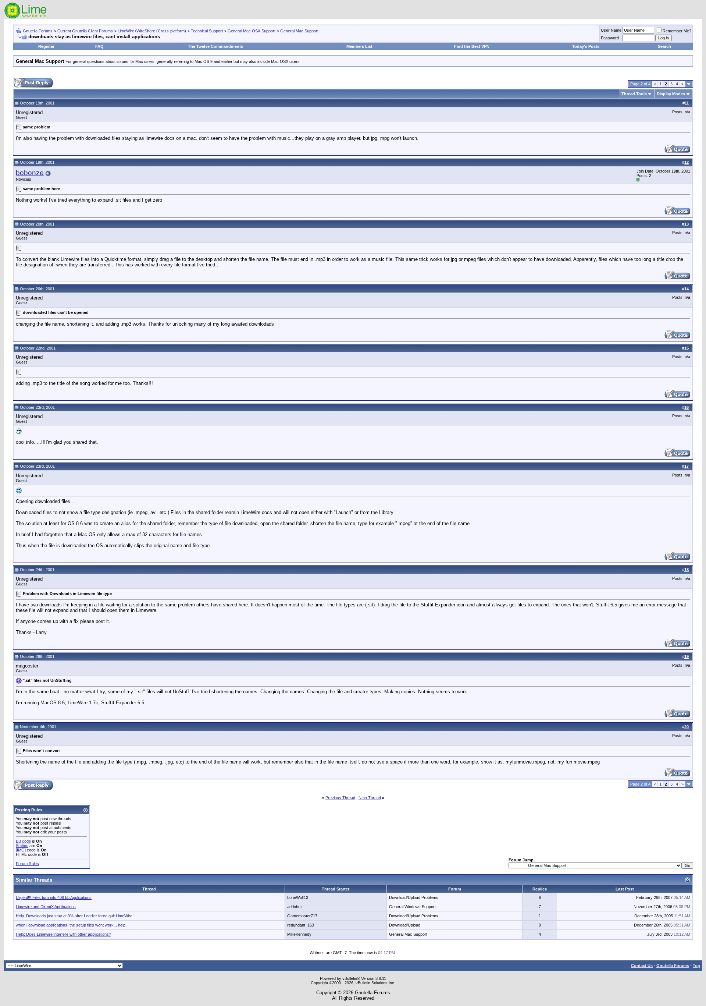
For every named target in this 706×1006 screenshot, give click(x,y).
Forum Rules (27, 863)
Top (696, 965)
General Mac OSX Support (251, 31)
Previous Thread (340, 798)
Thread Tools (634, 94)
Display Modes (671, 94)
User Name (611, 30)
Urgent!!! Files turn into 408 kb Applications (54, 897)
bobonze (30, 173)
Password (610, 38)
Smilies (22, 845)
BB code (23, 841)
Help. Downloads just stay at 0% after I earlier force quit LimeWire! (74, 916)
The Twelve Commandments (215, 46)
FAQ (99, 46)
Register (46, 46)
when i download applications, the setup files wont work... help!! (72, 925)
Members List (359, 46)
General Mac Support (299, 31)
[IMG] (21, 850)
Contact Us (642, 965)
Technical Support (207, 31)
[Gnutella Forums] (25, 17)
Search (664, 46)
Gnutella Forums (38, 31)
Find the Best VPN (471, 46)
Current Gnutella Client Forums (85, 31)
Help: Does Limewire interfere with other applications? (63, 934)
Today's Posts (585, 46)
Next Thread (370, 798)
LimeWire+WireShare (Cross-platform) (152, 31)
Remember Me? (677, 31)
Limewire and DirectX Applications (46, 906)
